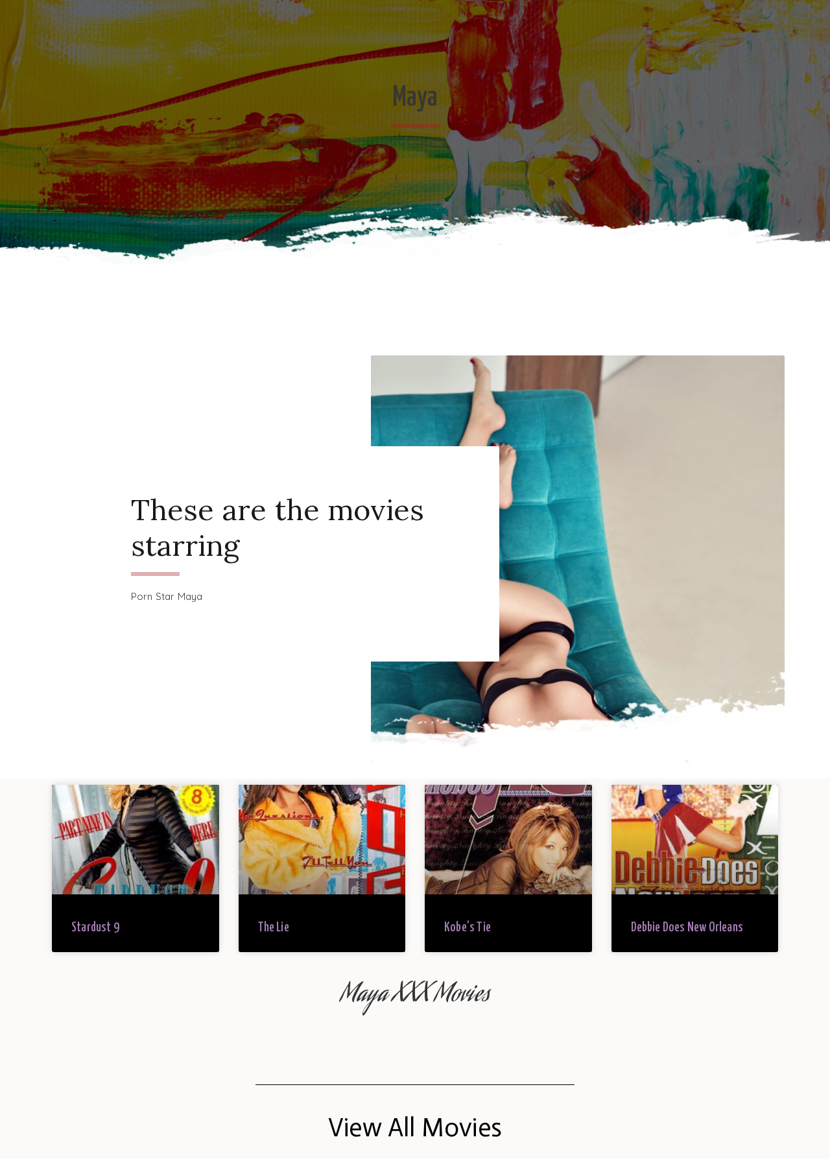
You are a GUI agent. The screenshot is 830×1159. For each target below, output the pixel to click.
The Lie (273, 928)
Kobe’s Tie (467, 928)
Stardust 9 (95, 928)
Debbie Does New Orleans (687, 928)
